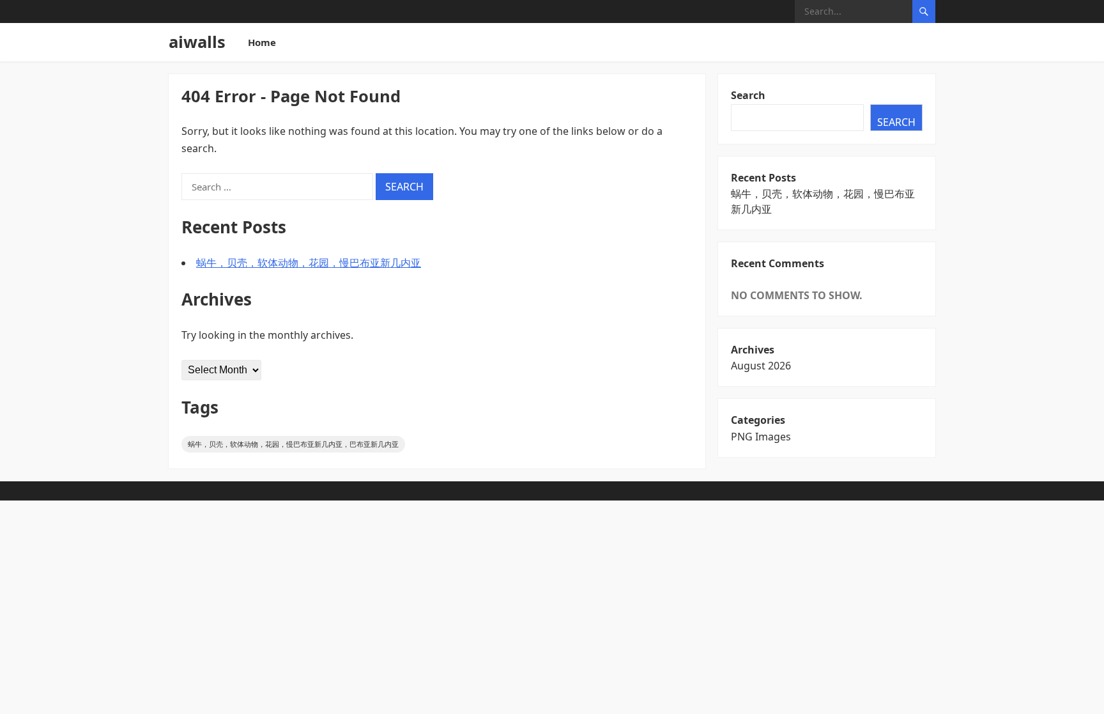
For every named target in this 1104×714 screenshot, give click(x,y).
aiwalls (197, 42)
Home (262, 42)
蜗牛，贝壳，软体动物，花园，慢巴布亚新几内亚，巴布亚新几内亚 (293, 444)
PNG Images (761, 437)
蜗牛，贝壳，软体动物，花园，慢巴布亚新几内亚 (308, 263)
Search (748, 95)
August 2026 (761, 366)
